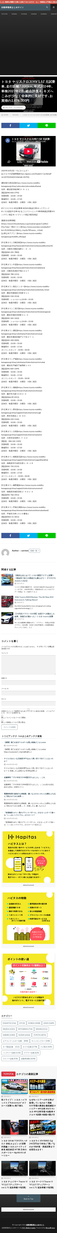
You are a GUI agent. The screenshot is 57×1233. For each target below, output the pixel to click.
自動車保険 (28, 1059)
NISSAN (14, 14)
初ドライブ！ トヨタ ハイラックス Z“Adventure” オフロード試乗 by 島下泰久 (14, 1102)
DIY (22, 1023)
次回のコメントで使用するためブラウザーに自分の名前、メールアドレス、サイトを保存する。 (28, 712)
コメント (4, 653)
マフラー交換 (31, 1053)
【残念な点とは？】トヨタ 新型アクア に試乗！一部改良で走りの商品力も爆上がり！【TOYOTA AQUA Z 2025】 (35, 578)
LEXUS (48, 1023)
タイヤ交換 (30, 1047)
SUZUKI (24, 1035)
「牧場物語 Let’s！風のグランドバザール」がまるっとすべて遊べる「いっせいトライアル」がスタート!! (29, 813)
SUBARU (44, 14)
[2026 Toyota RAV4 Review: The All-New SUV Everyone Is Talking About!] (7, 601)
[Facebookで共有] (10, 125)
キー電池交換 (11, 1047)
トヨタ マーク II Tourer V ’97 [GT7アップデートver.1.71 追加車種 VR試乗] (41, 1184)
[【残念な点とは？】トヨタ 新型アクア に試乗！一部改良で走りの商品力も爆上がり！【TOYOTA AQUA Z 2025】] (7, 580)
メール (5, 688)
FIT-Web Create (29, 1228)
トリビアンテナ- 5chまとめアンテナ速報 (22, 736)
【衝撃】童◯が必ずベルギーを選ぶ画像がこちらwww (25, 742)
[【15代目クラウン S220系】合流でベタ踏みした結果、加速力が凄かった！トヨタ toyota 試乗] (7, 618)
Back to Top (28, 1199)
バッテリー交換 (12, 1053)
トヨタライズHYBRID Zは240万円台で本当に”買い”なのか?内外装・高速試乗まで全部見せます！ (42, 1145)
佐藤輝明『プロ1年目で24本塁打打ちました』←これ (24, 777)
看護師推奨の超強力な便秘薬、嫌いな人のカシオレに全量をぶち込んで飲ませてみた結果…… (30, 795)
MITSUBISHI (25, 1029)
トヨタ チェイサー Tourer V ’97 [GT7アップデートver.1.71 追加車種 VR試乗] (14, 1184)
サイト (3, 699)
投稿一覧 (33, 551)
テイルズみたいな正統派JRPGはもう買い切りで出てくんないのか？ (28, 759)
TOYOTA (4, 14)
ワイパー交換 (10, 1059)
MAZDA (34, 14)
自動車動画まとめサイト (35, 1225)
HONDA (24, 14)
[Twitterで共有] (28, 125)
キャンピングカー (40, 1041)
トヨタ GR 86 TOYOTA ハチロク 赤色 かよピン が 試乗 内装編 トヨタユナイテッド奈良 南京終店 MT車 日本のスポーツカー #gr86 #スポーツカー (14, 1148)
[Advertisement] (28, 47)
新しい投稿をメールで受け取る (13, 722)
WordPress (50, 1228)
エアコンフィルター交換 (15, 1041)
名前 (4, 678)
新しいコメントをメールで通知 (13, 717)
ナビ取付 (46, 1047)
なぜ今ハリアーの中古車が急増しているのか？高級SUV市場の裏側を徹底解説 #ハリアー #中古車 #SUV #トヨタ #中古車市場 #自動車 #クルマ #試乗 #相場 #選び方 (42, 1107)
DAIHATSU (9, 1023)
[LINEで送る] (47, 125)
